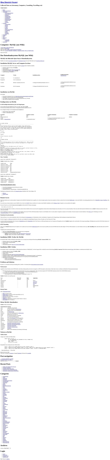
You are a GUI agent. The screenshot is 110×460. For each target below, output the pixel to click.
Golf (3, 36)
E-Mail (6, 27)
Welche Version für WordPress (15, 49)
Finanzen (4, 397)
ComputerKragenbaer (4, 212)
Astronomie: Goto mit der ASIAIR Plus (10, 369)
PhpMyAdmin (31, 50)
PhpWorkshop (18, 309)
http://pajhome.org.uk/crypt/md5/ (37, 264)
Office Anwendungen (9, 29)
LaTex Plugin (5, 409)
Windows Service (11, 70)
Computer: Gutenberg (7, 367)
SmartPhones (7, 30)
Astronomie (5, 11)
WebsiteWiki (30, 221)
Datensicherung (63, 75)
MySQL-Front (5, 295)
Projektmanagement (6, 421)
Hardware (4, 406)
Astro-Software (8, 14)
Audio (4, 383)
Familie (4, 35)
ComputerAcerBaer (20, 50)
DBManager (5, 298)
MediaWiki (10, 50)
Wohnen (4, 439)
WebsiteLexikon (14, 326)
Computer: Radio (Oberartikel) (8, 368)
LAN (46, 200)
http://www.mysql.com (16, 69)
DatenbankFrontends (6, 291)
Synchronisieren (29, 217)
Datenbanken (7, 48)
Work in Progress (6, 441)
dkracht (12, 47)
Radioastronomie (8, 19)
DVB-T (6, 26)
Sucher (6, 21)
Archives (2, 448)
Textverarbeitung (6, 433)
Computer (4, 23)
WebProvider (71, 200)
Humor (4, 407)
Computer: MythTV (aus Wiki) (6, 359)
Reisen (4, 38)
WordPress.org (5, 457)
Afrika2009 (7, 39)
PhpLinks (35, 283)
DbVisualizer (5, 299)
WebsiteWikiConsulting (16, 323)
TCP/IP (27, 203)
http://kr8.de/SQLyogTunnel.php (25, 233)
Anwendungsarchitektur (12, 60)
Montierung (5, 412)
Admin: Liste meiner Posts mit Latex (9, 366)
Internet (6, 28)
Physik (4, 419)
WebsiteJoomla (11, 311)
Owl (34, 284)
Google (4, 403)
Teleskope (7, 15)
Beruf (4, 386)
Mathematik (5, 411)
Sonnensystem (7, 20)
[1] (74, 268)
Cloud (4, 387)
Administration (7, 24)
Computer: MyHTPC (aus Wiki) (6, 358)
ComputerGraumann (16, 212)
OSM (4, 418)
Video (4, 435)
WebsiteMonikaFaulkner (16, 324)
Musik (4, 414)
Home (4, 9)
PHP (3, 293)
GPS (3, 405)
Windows (6, 32)
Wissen (4, 438)
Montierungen (7, 16)
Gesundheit (5, 401)
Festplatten (5, 395)
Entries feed (5, 454)
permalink (29, 353)
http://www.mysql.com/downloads (18, 244)
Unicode (6, 50)
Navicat (4, 297)
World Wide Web (6, 442)
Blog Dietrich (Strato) (9, 2)
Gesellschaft (5, 400)
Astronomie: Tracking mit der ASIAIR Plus (10, 370)
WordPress (7, 33)
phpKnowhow (21, 313)
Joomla (101, 200)
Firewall (15, 211)
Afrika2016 (7, 40)
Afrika (4, 377)
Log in (4, 453)
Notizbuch (5, 37)
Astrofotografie (8, 17)
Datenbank (19, 353)
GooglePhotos (5, 404)
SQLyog (26, 50)
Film (3, 396)
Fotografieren (5, 398)
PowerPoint (5, 420)
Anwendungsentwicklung (7, 380)
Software (4, 426)
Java (72, 249)
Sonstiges (6, 22)
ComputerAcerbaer (18, 191)
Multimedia (5, 413)
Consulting (5, 34)
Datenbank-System (22, 60)
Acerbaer (22, 65)
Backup (6, 25)
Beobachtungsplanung (7, 385)
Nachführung (7, 18)
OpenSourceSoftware (40, 60)
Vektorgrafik (5, 434)
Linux (4, 410)
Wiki (3, 436)
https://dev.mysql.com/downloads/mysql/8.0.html (24, 96)
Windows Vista (56, 203)
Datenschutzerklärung (7, 10)
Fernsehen (4, 394)
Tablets (6, 31)
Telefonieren (5, 431)
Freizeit (4, 399)
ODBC (8, 49)
